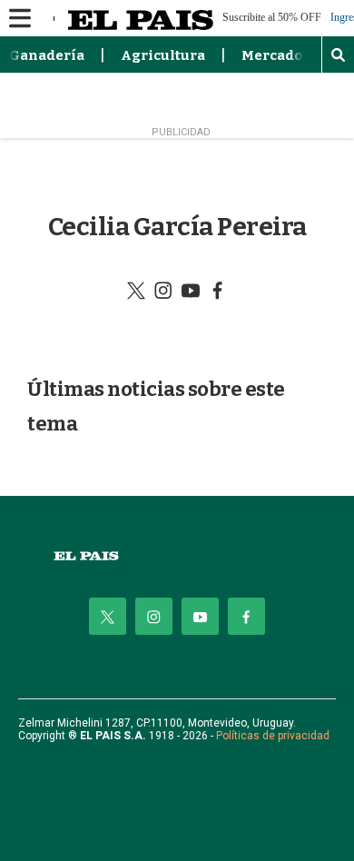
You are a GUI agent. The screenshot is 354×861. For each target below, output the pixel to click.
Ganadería (46, 55)
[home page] (177, 556)
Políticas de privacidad (272, 735)
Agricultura (163, 55)
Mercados (275, 55)
